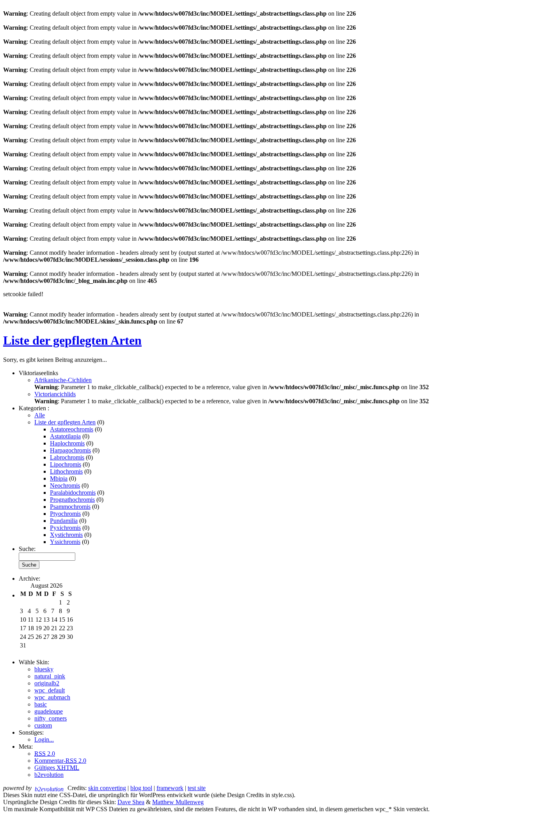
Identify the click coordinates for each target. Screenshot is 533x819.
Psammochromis (70, 506)
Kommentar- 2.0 (60, 760)
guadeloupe (48, 711)
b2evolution (49, 774)
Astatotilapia (65, 436)
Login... (44, 739)
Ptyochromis (65, 513)
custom (43, 725)
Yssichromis (65, 541)
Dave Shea (130, 802)
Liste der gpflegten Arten (65, 422)
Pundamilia (64, 520)
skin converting (107, 788)
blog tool (141, 788)
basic (40, 704)
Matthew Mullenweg (178, 802)
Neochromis (65, 485)
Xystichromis (66, 534)
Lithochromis (66, 471)
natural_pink (49, 676)
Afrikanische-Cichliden (63, 380)
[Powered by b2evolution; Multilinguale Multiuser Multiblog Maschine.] (50, 788)
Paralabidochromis (73, 492)
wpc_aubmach (52, 697)
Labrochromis (67, 457)
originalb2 (46, 683)
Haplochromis (67, 443)
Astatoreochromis (71, 429)
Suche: (27, 548)
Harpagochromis (70, 450)
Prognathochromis (72, 499)
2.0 (44, 753)
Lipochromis (65, 464)
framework (169, 788)
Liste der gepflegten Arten (72, 340)
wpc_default (49, 690)
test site (197, 788)
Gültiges (56, 767)
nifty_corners (50, 718)
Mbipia (59, 478)
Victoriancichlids (55, 394)
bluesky (43, 669)
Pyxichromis (65, 527)
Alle (39, 415)
